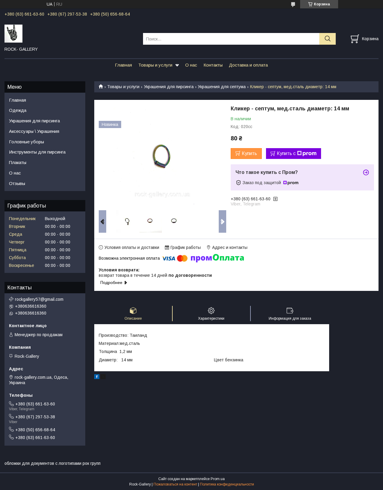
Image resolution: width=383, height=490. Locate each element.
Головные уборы (26, 141)
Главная (123, 64)
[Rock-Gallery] (70, 33)
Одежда (17, 110)
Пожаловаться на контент (175, 484)
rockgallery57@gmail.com (39, 299)
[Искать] (327, 39)
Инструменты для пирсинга (37, 151)
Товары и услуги (155, 64)
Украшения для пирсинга (169, 86)
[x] (103, 377)
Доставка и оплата (248, 64)
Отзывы (17, 183)
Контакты (213, 64)
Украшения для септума (222, 86)
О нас (191, 64)
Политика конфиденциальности (227, 484)
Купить (249, 153)
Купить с (286, 153)
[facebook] (96, 377)
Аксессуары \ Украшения (34, 131)
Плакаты (17, 162)
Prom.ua (218, 479)
